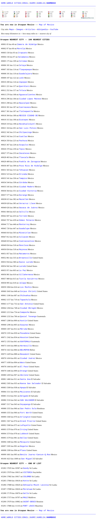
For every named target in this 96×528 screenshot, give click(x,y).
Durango (23, 195)
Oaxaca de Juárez (28, 208)
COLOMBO (27, 477)
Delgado (24, 396)
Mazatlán (23, 199)
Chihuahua (25, 295)
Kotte (26, 481)
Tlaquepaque (25, 69)
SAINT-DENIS (29, 502)
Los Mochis (26, 287)
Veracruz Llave (27, 203)
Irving (23, 429)
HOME (3, 3)
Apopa (23, 388)
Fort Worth (26, 413)
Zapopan (23, 82)
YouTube (54, 29)
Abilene (24, 375)
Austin (23, 321)
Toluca (22, 90)
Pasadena (24, 333)
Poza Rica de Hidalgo (30, 166)
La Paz (22, 270)
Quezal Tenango (28, 316)
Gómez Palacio (26, 220)
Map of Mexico (46, 25)
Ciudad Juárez (27, 358)
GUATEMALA (25, 342)
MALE (25, 497)
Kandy (26, 468)
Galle (26, 493)
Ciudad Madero (26, 187)
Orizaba (23, 174)
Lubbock (24, 434)
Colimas (23, 61)
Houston (24, 337)
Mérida (23, 329)
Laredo (22, 266)
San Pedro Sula (28, 408)
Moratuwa (27, 489)
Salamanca (23, 57)
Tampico (23, 178)
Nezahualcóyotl (27, 124)
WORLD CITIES (14, 3)
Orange (23, 371)
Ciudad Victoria (28, 191)
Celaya (22, 65)
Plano (23, 450)
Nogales (24, 446)
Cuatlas (23, 136)
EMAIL (25, 3)
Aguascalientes (27, 95)
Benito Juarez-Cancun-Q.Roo (35, 455)
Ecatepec (23, 120)
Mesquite (24, 442)
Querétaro (24, 86)
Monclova (23, 245)
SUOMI (33, 3)
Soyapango (25, 404)
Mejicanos (25, 392)
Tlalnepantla (26, 111)
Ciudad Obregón (28, 308)
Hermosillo (26, 346)
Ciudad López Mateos (30, 99)
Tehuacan (23, 170)
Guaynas (24, 325)
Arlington (25, 417)
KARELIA (41, 3)
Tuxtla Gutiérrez (28, 279)
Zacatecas (24, 153)
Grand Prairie (27, 421)
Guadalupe (24, 228)
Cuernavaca (25, 107)
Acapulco (23, 145)
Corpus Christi (28, 291)
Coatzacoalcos (26, 241)
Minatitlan (25, 233)
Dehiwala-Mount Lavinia (36, 485)
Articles (30, 29)
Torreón (23, 216)
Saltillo (23, 212)
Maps (11, 29)
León (21, 78)
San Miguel (27, 459)
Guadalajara (25, 74)
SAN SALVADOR (27, 400)
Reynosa (23, 249)
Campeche (24, 312)
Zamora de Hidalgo (27, 44)
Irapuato (22, 53)
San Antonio (26, 304)
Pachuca (23, 141)
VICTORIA (27, 472)
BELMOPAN (24, 350)
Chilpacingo (25, 132)
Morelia (21, 49)
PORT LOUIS (29, 506)
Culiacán (23, 237)
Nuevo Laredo (26, 262)
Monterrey (24, 224)
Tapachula (25, 300)
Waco (22, 362)
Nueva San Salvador (30, 383)
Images (19, 29)
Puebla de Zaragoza (29, 162)
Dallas (23, 438)
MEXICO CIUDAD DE (28, 116)
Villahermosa (26, 275)
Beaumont (24, 354)
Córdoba (23, 182)
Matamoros (24, 254)
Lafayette (25, 425)
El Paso (24, 367)
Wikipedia (42, 29)
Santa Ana (25, 379)
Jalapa (22, 283)
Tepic (22, 149)
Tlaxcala (23, 157)
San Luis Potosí (28, 128)
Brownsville (25, 258)
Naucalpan (24, 103)
